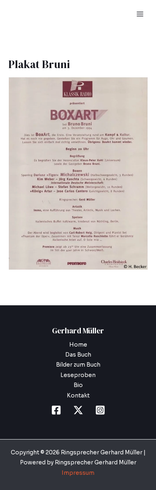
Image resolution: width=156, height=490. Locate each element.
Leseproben (78, 375)
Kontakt (78, 395)
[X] (78, 410)
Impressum (78, 473)
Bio (78, 385)
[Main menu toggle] (140, 14)
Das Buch (78, 354)
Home (78, 344)
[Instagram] (100, 410)
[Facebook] (56, 410)
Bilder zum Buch (78, 364)
